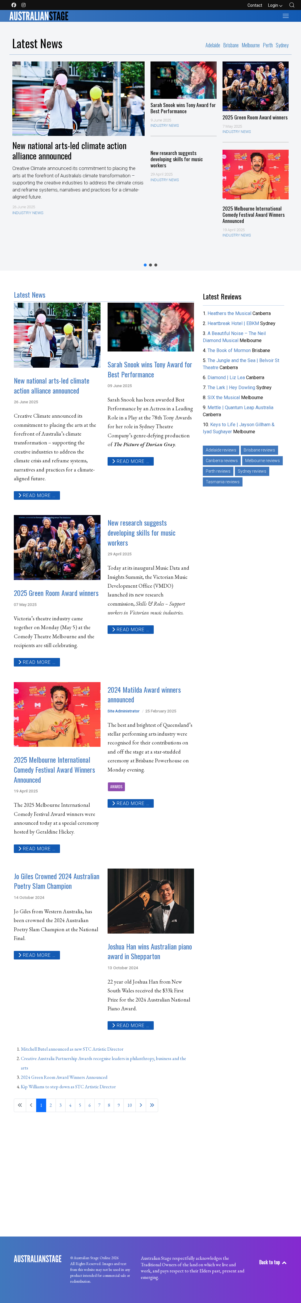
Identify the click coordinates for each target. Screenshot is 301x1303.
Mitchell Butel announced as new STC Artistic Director (72, 1049)
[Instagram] (23, 5)
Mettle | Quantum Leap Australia (240, 407)
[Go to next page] (141, 1105)
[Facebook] (14, 5)
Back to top (270, 1262)
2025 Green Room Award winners (255, 117)
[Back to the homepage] (38, 16)
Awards (116, 786)
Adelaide (212, 45)
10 (129, 1105)
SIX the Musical (224, 397)
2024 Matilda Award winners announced (144, 694)
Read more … (38, 495)
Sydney (282, 45)
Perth (268, 45)
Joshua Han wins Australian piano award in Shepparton (150, 951)
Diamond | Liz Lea (227, 377)
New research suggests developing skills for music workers (176, 159)
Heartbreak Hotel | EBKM (233, 323)
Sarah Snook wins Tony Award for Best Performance (183, 108)
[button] (292, 5)
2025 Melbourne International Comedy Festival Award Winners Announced (254, 214)
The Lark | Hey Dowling (231, 387)
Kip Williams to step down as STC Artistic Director (68, 1087)
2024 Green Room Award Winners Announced (64, 1077)
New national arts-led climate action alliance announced (69, 150)
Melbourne (251, 45)
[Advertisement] (245, 529)
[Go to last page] (152, 1105)
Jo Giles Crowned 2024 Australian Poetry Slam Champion (56, 881)
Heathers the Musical (230, 313)
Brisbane (231, 45)
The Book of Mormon (229, 350)
